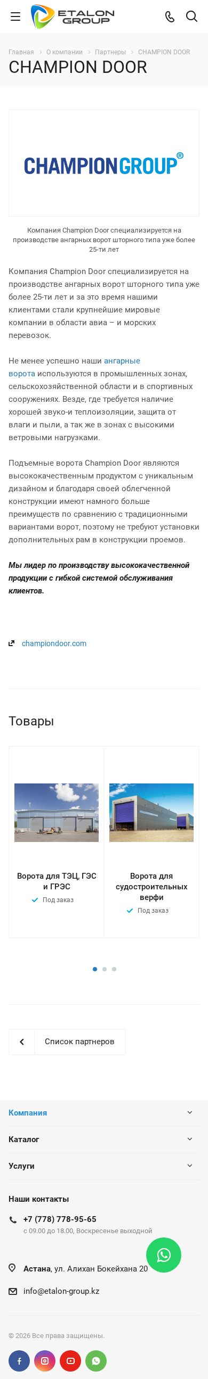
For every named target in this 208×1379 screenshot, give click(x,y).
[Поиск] (191, 17)
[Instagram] (44, 1361)
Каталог (24, 1139)
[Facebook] (19, 1361)
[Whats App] (96, 1361)
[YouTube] (70, 1361)
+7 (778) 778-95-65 (60, 1219)
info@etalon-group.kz (61, 1291)
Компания (28, 1113)
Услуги (22, 1166)
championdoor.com (54, 643)
